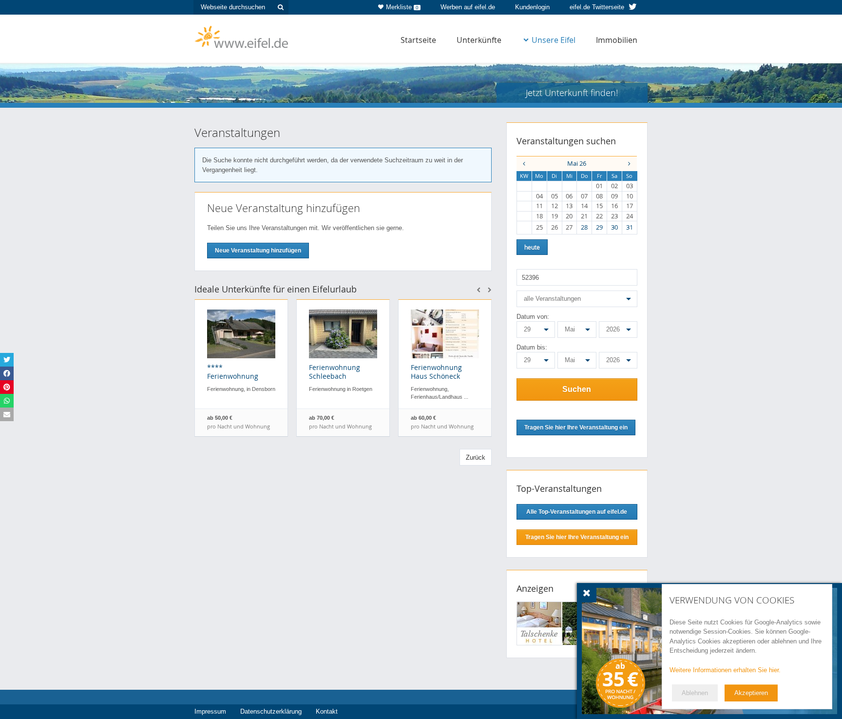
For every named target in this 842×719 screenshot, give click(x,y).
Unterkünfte (479, 40)
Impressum (210, 711)
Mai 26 (576, 163)
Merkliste (402, 7)
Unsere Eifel (553, 40)
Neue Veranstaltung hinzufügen (258, 250)
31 (629, 227)
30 (614, 227)
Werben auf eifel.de (467, 7)
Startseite (418, 40)
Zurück (475, 457)
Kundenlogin (532, 7)
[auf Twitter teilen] (7, 360)
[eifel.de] (241, 36)
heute (532, 247)
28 (584, 227)
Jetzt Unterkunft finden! (572, 92)
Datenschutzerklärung (271, 711)
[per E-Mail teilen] (7, 414)
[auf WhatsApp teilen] (7, 401)
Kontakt (327, 711)
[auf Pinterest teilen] (7, 387)
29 (599, 227)
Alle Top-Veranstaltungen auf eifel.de (576, 511)
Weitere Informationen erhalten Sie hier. (725, 670)
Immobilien (616, 40)
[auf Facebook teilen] (7, 373)
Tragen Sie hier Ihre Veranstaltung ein (577, 537)
